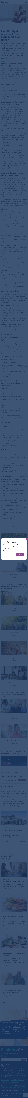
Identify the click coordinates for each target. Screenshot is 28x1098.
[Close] (27, 539)
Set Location (20, 554)
